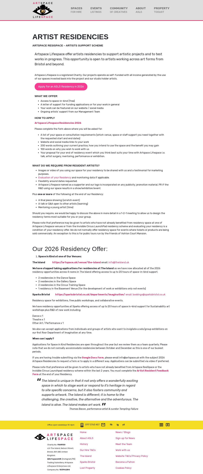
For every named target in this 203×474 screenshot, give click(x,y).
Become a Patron (125, 462)
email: (129, 294)
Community (119, 10)
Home (83, 432)
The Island (86, 456)
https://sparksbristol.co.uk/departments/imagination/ (90, 294)
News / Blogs (123, 432)
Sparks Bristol (87, 462)
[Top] (167, 425)
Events (96, 10)
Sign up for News (125, 438)
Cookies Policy (124, 468)
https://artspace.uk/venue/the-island (76, 262)
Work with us (123, 450)
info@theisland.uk (118, 262)
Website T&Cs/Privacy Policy (132, 456)
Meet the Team (124, 444)
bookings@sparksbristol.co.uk (149, 294)
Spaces (76, 10)
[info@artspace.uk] (103, 425)
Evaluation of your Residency (54, 177)
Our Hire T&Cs (88, 450)
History (84, 444)
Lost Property (87, 468)
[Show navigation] (161, 425)
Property (161, 10)
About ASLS (86, 438)
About (141, 10)
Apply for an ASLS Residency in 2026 (61, 86)
